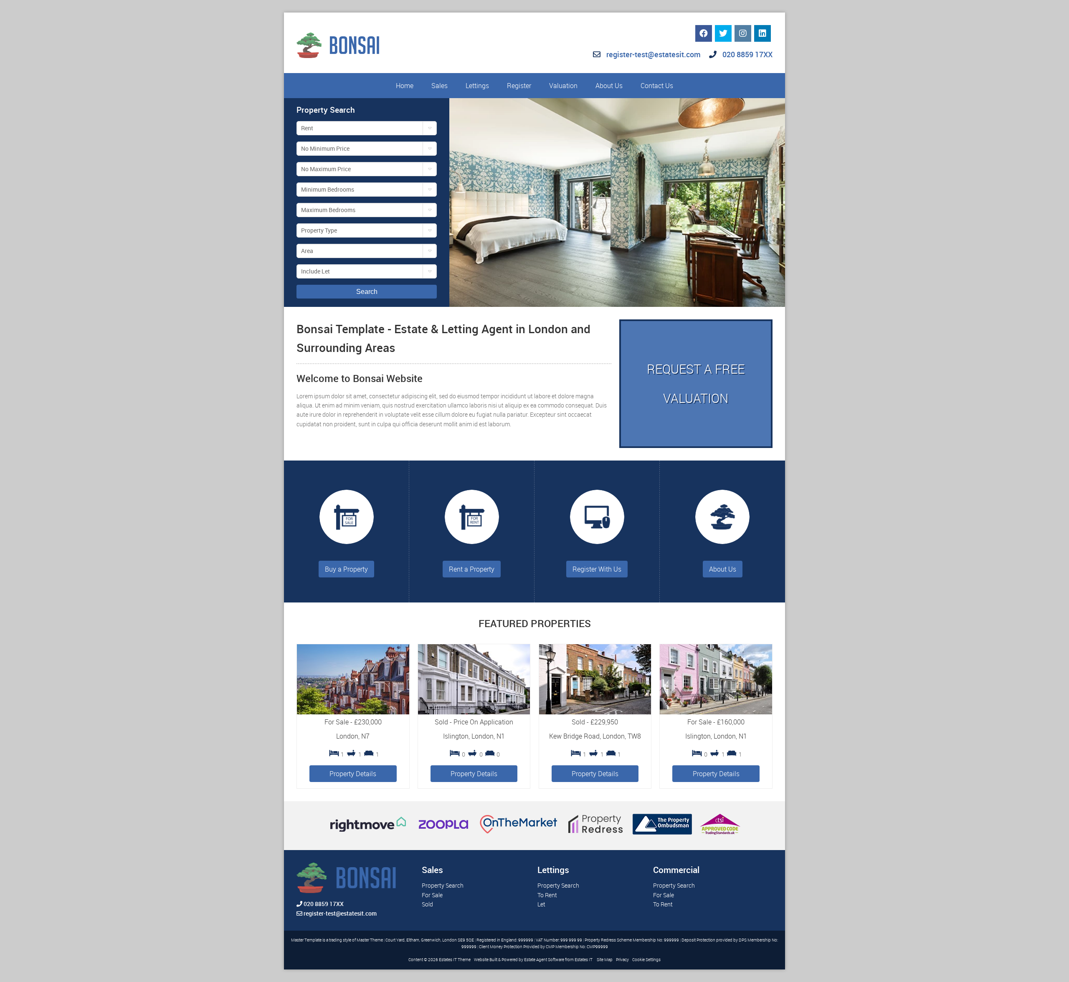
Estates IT (584, 959)
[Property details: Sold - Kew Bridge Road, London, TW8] (595, 712)
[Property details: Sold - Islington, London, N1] (474, 712)
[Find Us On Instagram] (743, 33)
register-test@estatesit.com (653, 54)
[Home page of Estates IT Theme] (338, 45)
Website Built (485, 959)
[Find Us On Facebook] (703, 33)
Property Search (443, 885)
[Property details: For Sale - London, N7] (353, 712)
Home (404, 85)
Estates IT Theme (455, 959)
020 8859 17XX (747, 54)
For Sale (432, 895)
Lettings (477, 85)
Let (541, 904)
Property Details (352, 773)
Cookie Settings (646, 959)
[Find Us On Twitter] (723, 33)
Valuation (563, 85)
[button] (366, 128)
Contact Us (657, 85)
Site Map (605, 959)
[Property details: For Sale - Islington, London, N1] (716, 712)
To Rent (547, 895)
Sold (427, 904)
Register (519, 85)
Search (366, 291)
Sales (439, 85)
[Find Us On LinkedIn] (762, 33)
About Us (609, 85)
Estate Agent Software (544, 959)
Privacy (622, 959)
